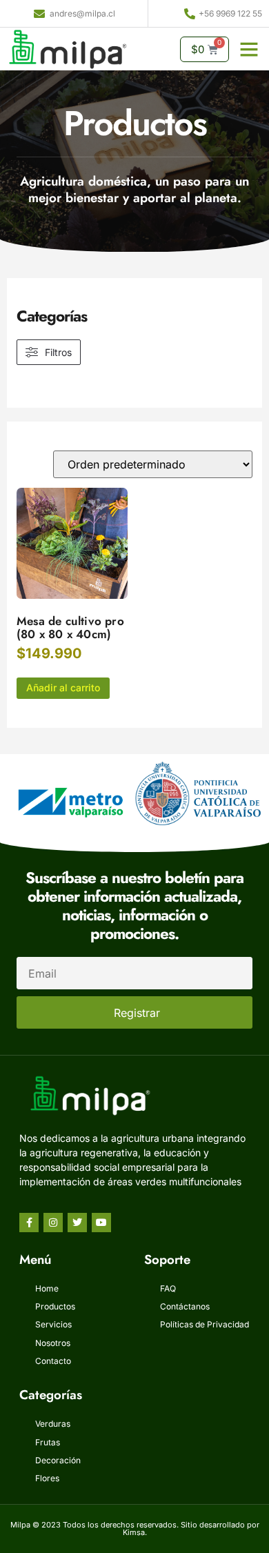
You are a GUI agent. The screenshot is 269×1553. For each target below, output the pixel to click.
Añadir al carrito (63, 687)
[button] (249, 48)
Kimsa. (135, 1532)
